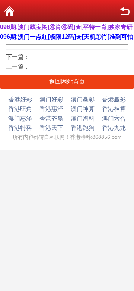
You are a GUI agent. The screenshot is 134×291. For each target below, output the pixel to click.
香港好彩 (20, 99)
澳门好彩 (51, 99)
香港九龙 (114, 128)
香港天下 (51, 128)
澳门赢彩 (83, 99)
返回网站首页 (67, 81)
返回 (124, 11)
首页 (9, 11)
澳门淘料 (83, 118)
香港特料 (20, 128)
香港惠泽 (51, 109)
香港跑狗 (83, 128)
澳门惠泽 (20, 118)
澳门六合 (114, 118)
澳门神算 (83, 109)
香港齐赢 (51, 118)
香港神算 (114, 109)
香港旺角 (20, 109)
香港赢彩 (114, 99)
